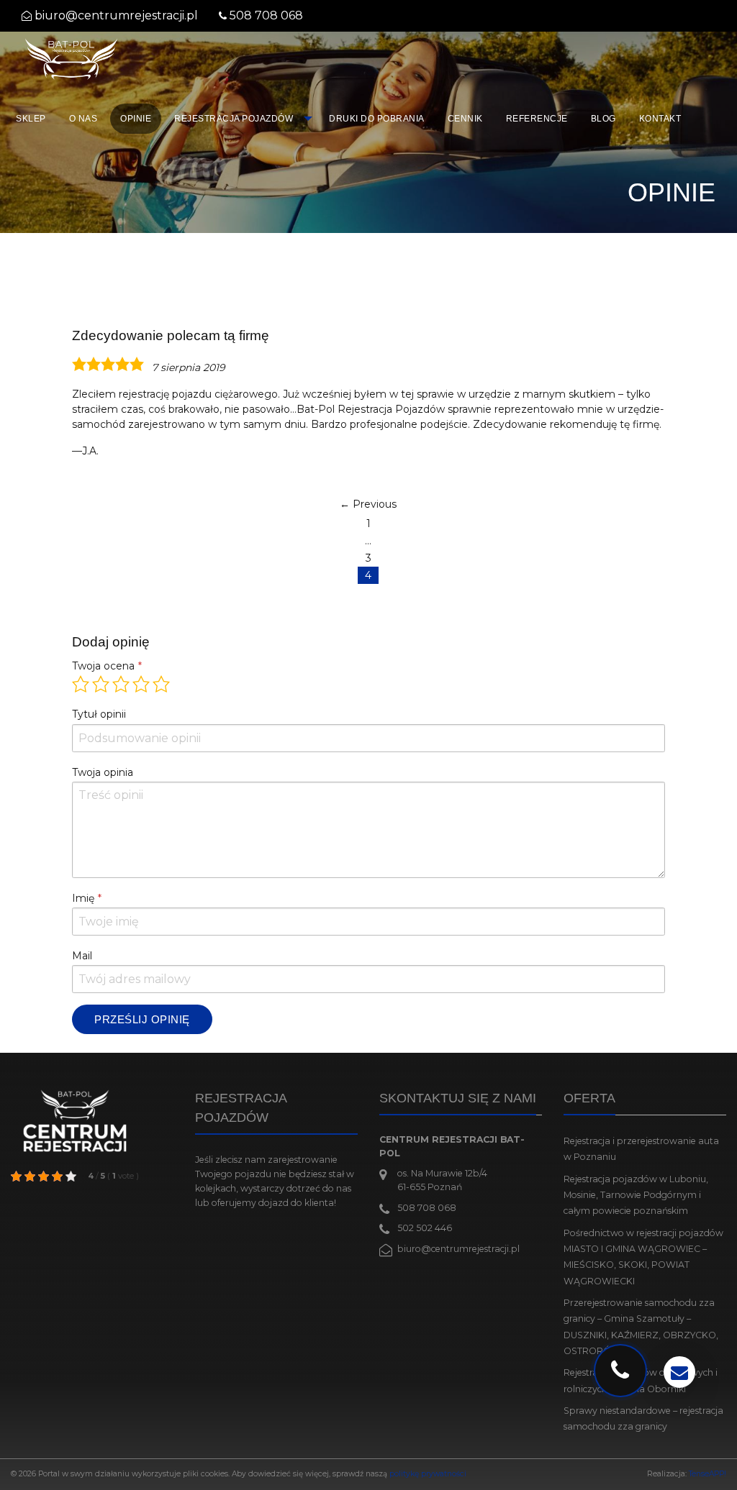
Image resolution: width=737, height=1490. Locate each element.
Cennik (465, 119)
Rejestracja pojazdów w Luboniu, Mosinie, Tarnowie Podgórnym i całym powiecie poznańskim (636, 1195)
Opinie (135, 119)
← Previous (368, 504)
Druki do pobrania (377, 119)
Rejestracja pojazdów (233, 119)
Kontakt (660, 119)
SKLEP (31, 119)
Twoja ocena (103, 665)
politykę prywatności (427, 1473)
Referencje (537, 119)
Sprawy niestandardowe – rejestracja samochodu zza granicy (643, 1418)
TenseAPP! (707, 1473)
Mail (82, 955)
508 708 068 (266, 15)
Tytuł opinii (99, 714)
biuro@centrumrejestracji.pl (116, 15)
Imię (83, 898)
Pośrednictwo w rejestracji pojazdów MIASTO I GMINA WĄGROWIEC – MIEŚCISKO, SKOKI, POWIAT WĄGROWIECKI (643, 1257)
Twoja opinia (102, 772)
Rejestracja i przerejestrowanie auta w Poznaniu (641, 1148)
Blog (603, 119)
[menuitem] (31, 118)
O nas (83, 119)
